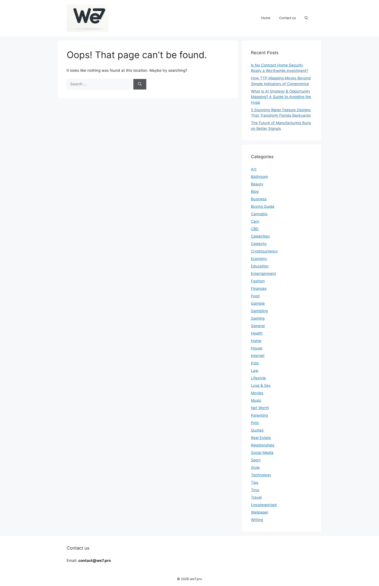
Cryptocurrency (264, 251)
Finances (259, 288)
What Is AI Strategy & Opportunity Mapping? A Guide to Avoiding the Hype (281, 97)
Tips (254, 482)
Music (256, 400)
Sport (256, 460)
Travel (256, 497)
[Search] (139, 84)
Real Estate (261, 437)
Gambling (259, 311)
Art (253, 169)
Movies (257, 393)
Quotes (257, 430)
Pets (255, 423)
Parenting (259, 415)
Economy (259, 258)
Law (254, 370)
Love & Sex (261, 385)
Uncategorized (264, 505)
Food (255, 296)
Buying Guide (262, 206)
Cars (255, 221)
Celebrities (260, 236)
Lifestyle (258, 378)
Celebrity (259, 244)
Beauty (257, 184)
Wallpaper (259, 512)
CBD (255, 229)
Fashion (258, 281)
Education (259, 266)
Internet (258, 355)
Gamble (258, 303)
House (256, 348)
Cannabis (259, 214)
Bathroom (259, 176)
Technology (261, 475)
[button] (306, 18)
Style (255, 467)
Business (259, 199)
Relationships (262, 445)
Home (265, 18)
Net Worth (260, 408)
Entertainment (263, 273)
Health (257, 333)
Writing (257, 520)
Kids (255, 363)
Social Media (262, 452)
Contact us (287, 18)
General (258, 326)
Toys (255, 490)
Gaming (258, 318)
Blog (255, 191)
